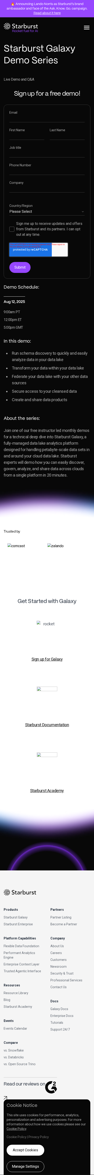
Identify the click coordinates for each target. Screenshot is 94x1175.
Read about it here (47, 13)
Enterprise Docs (61, 1016)
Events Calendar (15, 1028)
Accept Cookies (25, 1150)
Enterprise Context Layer (21, 964)
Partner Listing (60, 917)
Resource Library (16, 993)
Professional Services (66, 980)
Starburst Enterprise (18, 924)
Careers (56, 953)
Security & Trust (61, 973)
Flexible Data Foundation (21, 946)
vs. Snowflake (14, 1050)
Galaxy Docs (59, 1009)
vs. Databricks (14, 1057)
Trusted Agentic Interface (22, 971)
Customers (58, 960)
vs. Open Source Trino (20, 1064)
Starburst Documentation (47, 724)
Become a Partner (63, 924)
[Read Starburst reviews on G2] (5, 1098)
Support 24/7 (60, 1029)
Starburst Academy (47, 790)
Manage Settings (25, 1166)
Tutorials (56, 1022)
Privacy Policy (39, 1137)
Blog (7, 1000)
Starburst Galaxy (16, 917)
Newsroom (58, 966)
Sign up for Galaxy (47, 659)
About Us (57, 946)
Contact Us (58, 987)
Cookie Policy (16, 1129)
